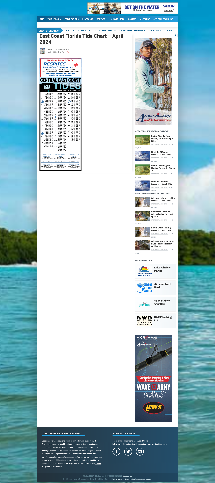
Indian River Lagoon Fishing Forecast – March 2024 (163, 168)
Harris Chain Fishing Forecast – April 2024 (161, 229)
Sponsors (112, 31)
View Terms (117, 479)
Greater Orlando (49, 30)
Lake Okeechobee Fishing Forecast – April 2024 (163, 199)
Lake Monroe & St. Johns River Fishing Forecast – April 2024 (162, 243)
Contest (132, 19)
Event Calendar (99, 31)
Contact (101, 19)
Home (41, 19)
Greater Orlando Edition (159, 144)
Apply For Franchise (163, 19)
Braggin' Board (125, 31)
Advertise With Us (154, 31)
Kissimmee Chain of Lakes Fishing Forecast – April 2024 (163, 214)
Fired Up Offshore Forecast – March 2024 (161, 183)
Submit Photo (117, 19)
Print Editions (72, 19)
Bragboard (87, 19)
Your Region (53, 19)
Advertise (145, 19)
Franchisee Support (144, 479)
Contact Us (170, 31)
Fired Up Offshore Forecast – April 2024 (161, 153)
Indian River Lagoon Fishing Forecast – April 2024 (162, 138)
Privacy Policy (129, 479)
